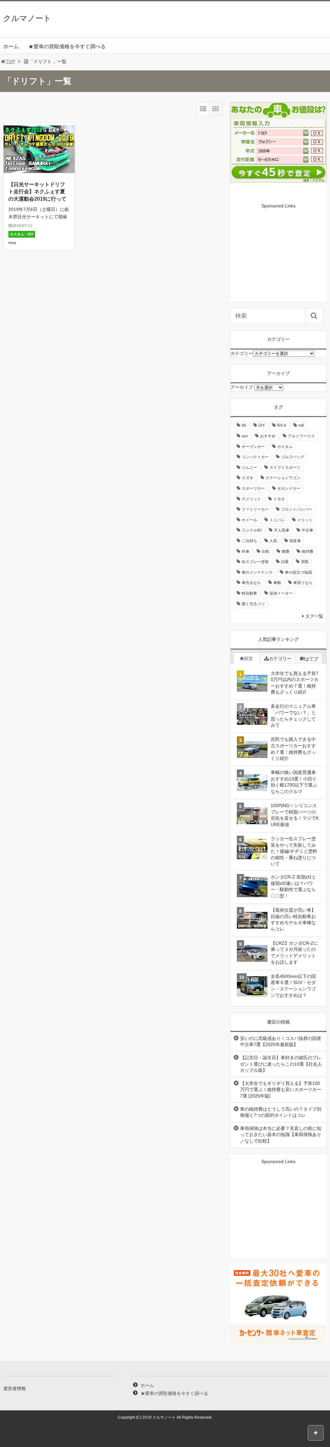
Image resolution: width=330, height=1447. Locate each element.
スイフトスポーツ (284, 467)
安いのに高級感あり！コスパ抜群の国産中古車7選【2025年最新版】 (280, 1041)
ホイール (249, 520)
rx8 (301, 425)
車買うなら (303, 582)
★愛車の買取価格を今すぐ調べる (67, 46)
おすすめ (268, 436)
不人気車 (281, 530)
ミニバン (277, 520)
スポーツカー (253, 488)
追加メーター (281, 593)
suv (245, 436)
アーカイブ (241, 387)
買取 (305, 562)
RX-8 (281, 425)
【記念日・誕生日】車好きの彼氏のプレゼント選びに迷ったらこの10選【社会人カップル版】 (281, 1064)
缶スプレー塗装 (255, 562)
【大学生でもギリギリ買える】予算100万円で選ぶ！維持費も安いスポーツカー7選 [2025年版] (280, 1089)
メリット (305, 520)
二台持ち (249, 541)
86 (244, 425)
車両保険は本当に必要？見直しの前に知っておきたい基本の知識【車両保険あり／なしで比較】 (280, 1134)
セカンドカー (288, 488)
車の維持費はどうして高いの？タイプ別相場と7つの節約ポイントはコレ (280, 1112)
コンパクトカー (255, 457)
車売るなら (251, 582)
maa (12, 243)
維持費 (307, 551)
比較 (265, 551)
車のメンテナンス (257, 572)
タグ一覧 (314, 616)
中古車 (307, 530)
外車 (245, 551)
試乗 (285, 562)
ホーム (11, 46)
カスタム (285, 446)
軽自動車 (249, 593)
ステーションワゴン (283, 478)
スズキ (247, 478)
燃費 (285, 551)
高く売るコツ (253, 604)
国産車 (295, 541)
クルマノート (27, 18)
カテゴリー (241, 353)
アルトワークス (301, 436)
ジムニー (249, 467)
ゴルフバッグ (292, 457)
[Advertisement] (278, 261)
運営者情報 (14, 1388)
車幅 (277, 582)
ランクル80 (252, 530)
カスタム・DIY (22, 234)
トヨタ (279, 499)
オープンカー (253, 446)
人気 (273, 541)
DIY (261, 425)
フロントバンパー (296, 509)
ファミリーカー (255, 509)
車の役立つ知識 (298, 572)
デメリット (251, 499)
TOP (10, 61)
